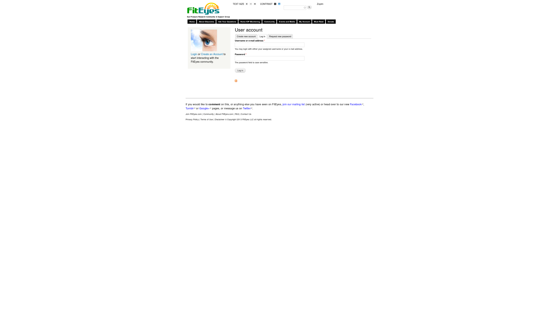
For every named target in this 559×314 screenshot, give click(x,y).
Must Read (318, 21)
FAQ (237, 114)
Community (269, 21)
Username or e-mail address (250, 40)
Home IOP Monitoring (250, 21)
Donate (331, 21)
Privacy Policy (192, 119)
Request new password (280, 36)
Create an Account (212, 54)
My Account (304, 21)
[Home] (204, 8)
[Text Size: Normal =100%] (255, 4)
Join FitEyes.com (193, 114)
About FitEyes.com (224, 114)
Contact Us (246, 114)
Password (240, 54)
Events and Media (287, 21)
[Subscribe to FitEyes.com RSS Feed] (236, 80)
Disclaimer (219, 119)
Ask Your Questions (227, 21)
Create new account (246, 36)
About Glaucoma (206, 21)
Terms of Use (206, 119)
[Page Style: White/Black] (275, 4)
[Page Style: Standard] (279, 4)
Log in (263, 36)
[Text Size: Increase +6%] (247, 4)
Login (194, 54)
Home (192, 21)
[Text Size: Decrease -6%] (251, 4)
